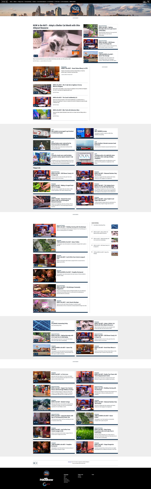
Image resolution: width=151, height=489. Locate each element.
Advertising (66, 482)
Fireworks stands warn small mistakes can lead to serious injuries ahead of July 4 (62, 157)
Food (93, 474)
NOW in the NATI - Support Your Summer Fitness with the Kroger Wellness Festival (62, 388)
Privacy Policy (66, 479)
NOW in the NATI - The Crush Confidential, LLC (65, 97)
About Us (65, 478)
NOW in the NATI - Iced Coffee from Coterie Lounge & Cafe (60, 430)
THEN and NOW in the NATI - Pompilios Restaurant (70, 272)
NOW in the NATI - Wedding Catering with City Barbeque (71, 227)
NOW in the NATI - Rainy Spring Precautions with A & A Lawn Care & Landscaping (104, 431)
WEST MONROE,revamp (101, 131)
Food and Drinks (28, 1)
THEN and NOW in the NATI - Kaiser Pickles (68, 242)
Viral (64, 477)
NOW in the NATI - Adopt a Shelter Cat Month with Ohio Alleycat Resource (105, 324)
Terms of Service (67, 480)
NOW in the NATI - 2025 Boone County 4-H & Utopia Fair (107, 43)
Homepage (101, 52)
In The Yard (57, 1)
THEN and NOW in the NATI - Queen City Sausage (106, 55)
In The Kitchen (50, 1)
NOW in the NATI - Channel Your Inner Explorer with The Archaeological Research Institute (61, 200)
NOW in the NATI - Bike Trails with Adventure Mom (66, 110)
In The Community (64, 1)
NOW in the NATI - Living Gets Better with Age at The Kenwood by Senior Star (62, 416)
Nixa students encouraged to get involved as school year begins (62, 132)
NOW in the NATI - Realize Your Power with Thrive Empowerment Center (106, 375)
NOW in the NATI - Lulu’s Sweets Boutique (68, 302)
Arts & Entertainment (41, 1)
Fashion (34, 1)
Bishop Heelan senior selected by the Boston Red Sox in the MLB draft (61, 144)
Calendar (79, 475)
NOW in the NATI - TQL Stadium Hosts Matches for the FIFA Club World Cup (104, 186)
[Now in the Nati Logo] (75, 9)
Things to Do (20, 1)
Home (11, 1)
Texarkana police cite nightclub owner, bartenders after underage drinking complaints (105, 157)
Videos (15, 1)
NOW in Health (73, 1)
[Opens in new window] (46, 479)
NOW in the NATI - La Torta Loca (59, 374)
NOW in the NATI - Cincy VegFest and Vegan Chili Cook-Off (104, 199)
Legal (52, 129)
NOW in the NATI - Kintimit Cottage (60, 402)
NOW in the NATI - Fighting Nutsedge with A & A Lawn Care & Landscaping (107, 29)
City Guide (79, 477)
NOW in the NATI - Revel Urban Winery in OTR (74, 68)
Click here (69, 461)
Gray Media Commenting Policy (59, 323)
